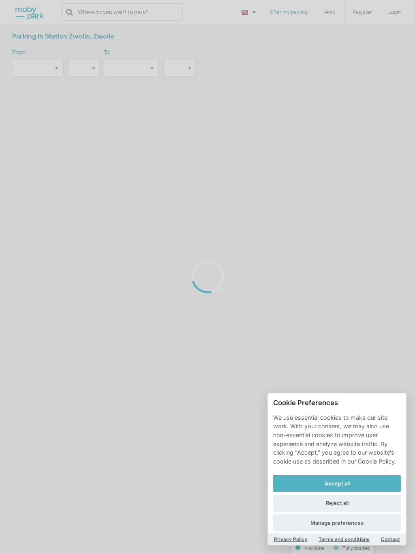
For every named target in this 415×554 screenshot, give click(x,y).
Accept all (337, 483)
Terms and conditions (344, 539)
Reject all (337, 503)
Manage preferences (337, 523)
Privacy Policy (290, 539)
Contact (390, 539)
